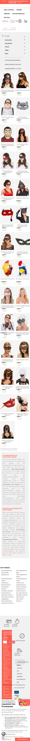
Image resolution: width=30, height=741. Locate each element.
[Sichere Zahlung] (9, 621)
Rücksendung (21, 679)
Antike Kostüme (5, 593)
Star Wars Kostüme (21, 593)
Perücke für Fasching (7, 603)
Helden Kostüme (21, 591)
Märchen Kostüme (21, 587)
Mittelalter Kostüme (22, 595)
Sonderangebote (8, 551)
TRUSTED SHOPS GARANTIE (13, 60)
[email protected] (23, 662)
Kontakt (19, 668)
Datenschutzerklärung (10, 684)
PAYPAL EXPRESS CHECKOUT (13, 64)
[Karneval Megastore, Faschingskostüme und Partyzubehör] (5, 21)
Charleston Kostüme (7, 591)
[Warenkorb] (26, 21)
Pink (12, 492)
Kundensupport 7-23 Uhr (13, 68)
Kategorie (8, 40)
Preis (6, 53)
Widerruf (20, 676)
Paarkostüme (5, 574)
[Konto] (20, 21)
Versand (19, 673)
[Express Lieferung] (19, 650)
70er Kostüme (20, 597)
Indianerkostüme (21, 585)
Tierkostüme (4, 583)
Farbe (7, 50)
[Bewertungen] (22, 635)
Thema (7, 47)
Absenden (13, 642)
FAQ (18, 671)
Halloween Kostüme (7, 595)
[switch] (3, 739)
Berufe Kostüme (6, 585)
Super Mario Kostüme (7, 597)
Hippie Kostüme (20, 589)
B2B (18, 682)
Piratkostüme (20, 583)
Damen (14, 553)
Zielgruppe (8, 43)
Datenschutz (21, 685)
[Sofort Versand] (17, 621)
